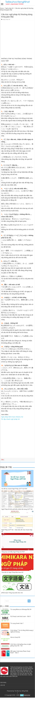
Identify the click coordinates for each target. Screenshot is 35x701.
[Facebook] (17, 693)
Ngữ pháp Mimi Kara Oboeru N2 (12, 417)
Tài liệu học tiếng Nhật (21, 691)
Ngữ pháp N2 (9, 8)
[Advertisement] (17, 39)
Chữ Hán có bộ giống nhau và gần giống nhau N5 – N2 (20, 645)
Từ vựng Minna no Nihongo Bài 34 (20, 609)
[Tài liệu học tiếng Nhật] (17, 2)
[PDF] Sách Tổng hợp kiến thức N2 (12, 593)
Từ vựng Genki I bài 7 (16, 623)
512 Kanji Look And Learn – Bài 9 (20, 616)
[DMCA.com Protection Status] (25, 695)
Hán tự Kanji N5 (15, 637)
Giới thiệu (3, 682)
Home (2, 8)
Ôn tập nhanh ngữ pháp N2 (10, 419)
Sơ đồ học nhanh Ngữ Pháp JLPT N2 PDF (14, 488)
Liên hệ (2, 685)
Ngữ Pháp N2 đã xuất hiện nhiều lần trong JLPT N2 (17, 509)
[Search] (29, 601)
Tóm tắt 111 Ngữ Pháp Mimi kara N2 (12, 572)
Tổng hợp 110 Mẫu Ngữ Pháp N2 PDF (13, 552)
